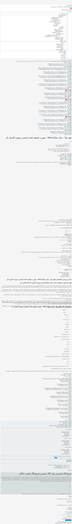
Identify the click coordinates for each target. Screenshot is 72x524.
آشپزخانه (61, 16)
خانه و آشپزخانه (62, 14)
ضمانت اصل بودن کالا (65, 159)
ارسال (69, 241)
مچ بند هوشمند (59, 46)
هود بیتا (55, 24)
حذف (70, 507)
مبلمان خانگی (57, 29)
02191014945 (59, 466)
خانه (70, 61)
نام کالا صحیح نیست (65, 258)
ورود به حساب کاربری (66, 9)
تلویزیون (61, 26)
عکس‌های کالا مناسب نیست (63, 260)
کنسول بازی (60, 45)
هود (63, 146)
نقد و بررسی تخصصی (64, 272)
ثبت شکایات (63, 54)
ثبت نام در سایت (59, 522)
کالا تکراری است (66, 264)
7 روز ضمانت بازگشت (65, 158)
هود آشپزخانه (57, 22)
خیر (66, 231)
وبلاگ (64, 53)
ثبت (70, 234)
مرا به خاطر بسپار (65, 518)
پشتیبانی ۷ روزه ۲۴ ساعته (64, 155)
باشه (70, 496)
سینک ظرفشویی (56, 20)
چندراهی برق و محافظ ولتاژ (51, 36)
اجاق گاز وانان (54, 18)
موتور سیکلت (63, 50)
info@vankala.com (58, 467)
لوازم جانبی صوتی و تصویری (53, 34)
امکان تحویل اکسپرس (65, 153)
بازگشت (66, 234)
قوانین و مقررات (62, 52)
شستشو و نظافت (59, 30)
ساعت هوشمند (59, 44)
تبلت (62, 42)
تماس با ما (63, 57)
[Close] (70, 218)
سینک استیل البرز (53, 21)
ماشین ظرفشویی (59, 38)
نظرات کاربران (65, 275)
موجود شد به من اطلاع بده (65, 163)
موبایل (61, 48)
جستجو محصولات (67, 6)
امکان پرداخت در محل (65, 156)
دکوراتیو (61, 28)
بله (66, 230)
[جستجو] (70, 8)
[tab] (35, 272)
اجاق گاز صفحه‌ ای (56, 17)
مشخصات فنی (65, 273)
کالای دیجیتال (63, 41)
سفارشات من (65, 435)
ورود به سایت (68, 520)
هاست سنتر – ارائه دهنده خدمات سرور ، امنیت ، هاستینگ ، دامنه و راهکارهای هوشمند (42, 493)
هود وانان (55, 25)
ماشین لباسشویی (56, 32)
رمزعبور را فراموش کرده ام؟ (64, 521)
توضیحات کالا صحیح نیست (64, 262)
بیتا (65, 143)
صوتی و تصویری (59, 33)
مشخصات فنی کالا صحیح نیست (62, 261)
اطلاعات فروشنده (64, 276)
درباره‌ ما (64, 56)
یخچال (61, 40)
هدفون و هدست (59, 49)
